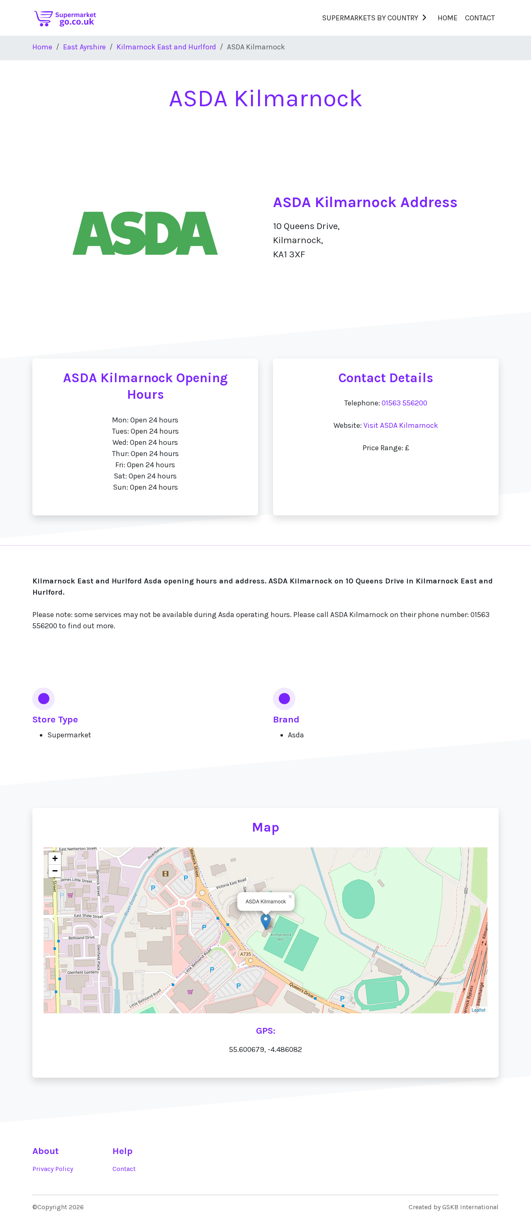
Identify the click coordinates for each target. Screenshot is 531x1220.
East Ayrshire (84, 46)
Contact (480, 17)
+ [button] (55, 858)
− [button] (55, 871)
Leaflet (478, 1009)
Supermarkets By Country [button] (370, 17)
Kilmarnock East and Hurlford (166, 46)
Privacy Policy (52, 1169)
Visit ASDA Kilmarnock (400, 425)
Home (448, 17)
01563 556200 (404, 402)
